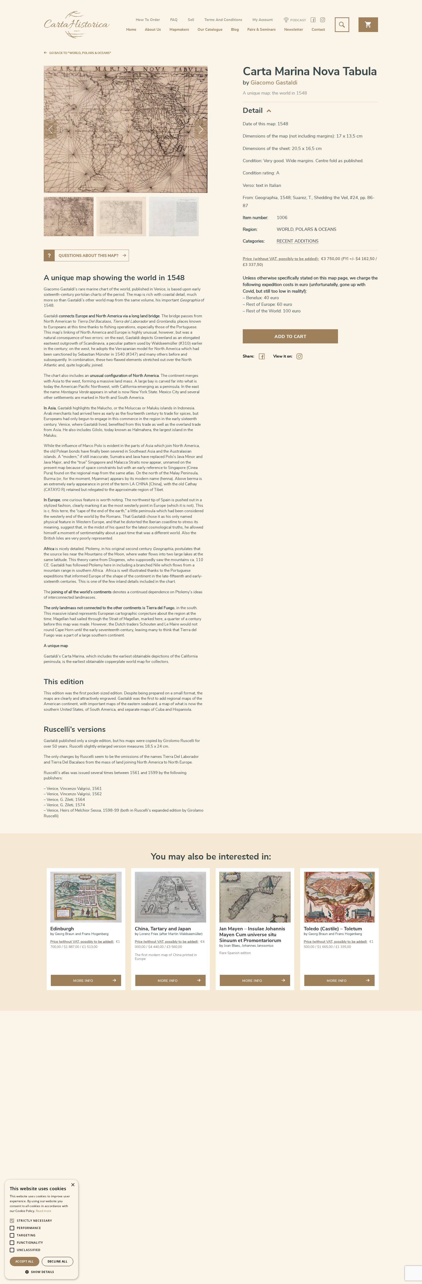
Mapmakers (179, 30)
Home (131, 30)
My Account (263, 20)
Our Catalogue (210, 30)
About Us (153, 30)
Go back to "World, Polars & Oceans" (80, 53)
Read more (44, 1211)
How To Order (148, 20)
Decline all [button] (57, 1261)
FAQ (174, 20)
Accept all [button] (24, 1261)
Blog (235, 30)
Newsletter (293, 30)
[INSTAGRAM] (322, 20)
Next (201, 129)
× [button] (72, 1185)
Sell (191, 20)
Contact (318, 30)
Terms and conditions (223, 20)
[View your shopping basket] (368, 24)
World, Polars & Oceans (306, 229)
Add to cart (290, 337)
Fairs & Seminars (261, 30)
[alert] (41, 1229)
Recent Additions (297, 241)
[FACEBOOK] (313, 20)
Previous (50, 129)
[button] (41, 1271)
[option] (86, 932)
